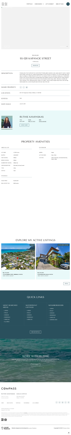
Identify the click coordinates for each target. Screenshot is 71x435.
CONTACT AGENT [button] (24, 125)
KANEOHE (6, 314)
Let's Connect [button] (35, 364)
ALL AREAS (6, 321)
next (8, 46)
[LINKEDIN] (59, 402)
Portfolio (29, 4)
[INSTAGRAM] (56, 402)
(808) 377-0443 (60, 4)
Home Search (38, 4)
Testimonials (26, 402)
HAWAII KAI (7, 319)
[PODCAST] (68, 402)
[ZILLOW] (62, 402)
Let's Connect (36, 402)
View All (66, 283)
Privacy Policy (66, 428)
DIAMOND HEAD (53, 319)
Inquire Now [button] (35, 65)
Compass (25, 412)
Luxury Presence (32, 428)
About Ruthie (10, 402)
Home (2, 402)
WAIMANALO (7, 317)
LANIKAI (6, 310)
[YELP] (65, 402)
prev (5, 46)
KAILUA (6, 312)
